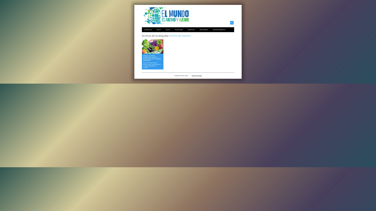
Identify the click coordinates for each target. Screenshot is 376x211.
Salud (168, 30)
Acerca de (148, 30)
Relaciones (204, 30)
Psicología (179, 30)
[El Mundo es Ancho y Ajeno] (167, 23)
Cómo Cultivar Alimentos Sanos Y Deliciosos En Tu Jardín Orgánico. (152, 58)
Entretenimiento (219, 30)
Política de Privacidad (197, 75)
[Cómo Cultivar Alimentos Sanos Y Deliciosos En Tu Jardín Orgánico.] (152, 53)
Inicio (159, 30)
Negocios (191, 30)
